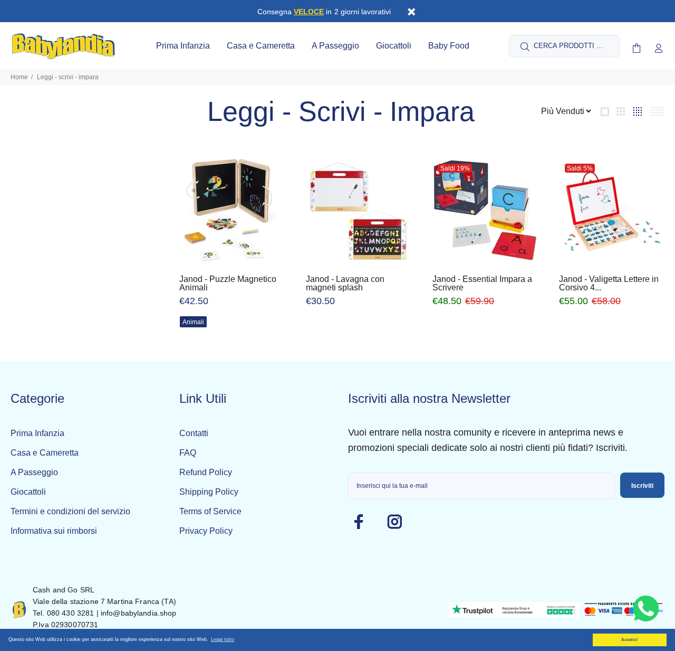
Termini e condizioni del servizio (70, 511)
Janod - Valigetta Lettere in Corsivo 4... (609, 283)
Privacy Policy (206, 530)
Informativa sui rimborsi (54, 530)
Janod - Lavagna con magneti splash (345, 283)
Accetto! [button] (629, 639)
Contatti (193, 433)
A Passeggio (34, 472)
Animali (193, 322)
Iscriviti (642, 485)
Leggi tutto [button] (222, 639)
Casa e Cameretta (45, 452)
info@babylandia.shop (139, 613)
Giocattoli (28, 491)
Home (19, 77)
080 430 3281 (70, 613)
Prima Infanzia (37, 433)
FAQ (187, 452)
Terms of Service (210, 511)
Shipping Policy (208, 491)
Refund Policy (205, 472)
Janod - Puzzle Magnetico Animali (227, 283)
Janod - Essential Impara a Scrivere (482, 283)
